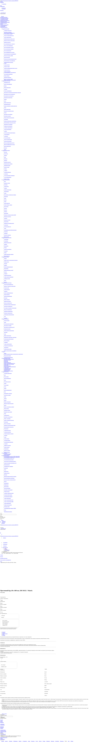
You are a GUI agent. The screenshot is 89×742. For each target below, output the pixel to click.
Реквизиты (2, 726)
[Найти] (1, 519)
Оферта (1, 738)
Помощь (1, 728)
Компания (2, 722)
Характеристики (4, 633)
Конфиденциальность (3, 737)
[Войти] (0, 531)
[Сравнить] (0, 593)
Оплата (3, 634)
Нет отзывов (3, 592)
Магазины (3, 8)
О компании (2, 724)
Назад (5, 548)
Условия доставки (3, 730)
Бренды (1, 721)
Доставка (3, 635)
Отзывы (3, 632)
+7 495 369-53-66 (3, 12)
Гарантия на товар (3, 731)
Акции (1, 720)
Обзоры (1, 732)
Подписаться (2, 717)
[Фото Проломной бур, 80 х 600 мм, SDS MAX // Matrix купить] (43, 576)
